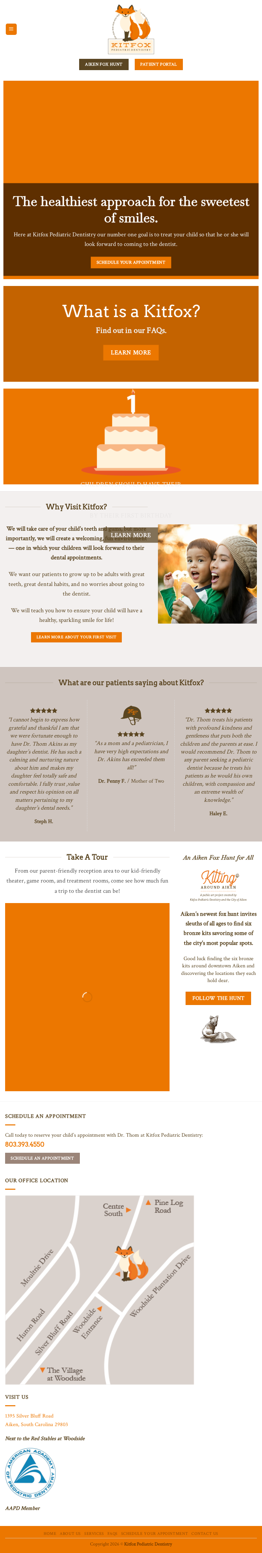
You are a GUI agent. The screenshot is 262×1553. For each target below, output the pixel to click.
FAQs (112, 1533)
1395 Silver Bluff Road (29, 1416)
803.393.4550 (24, 1144)
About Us (70, 1533)
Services (94, 1533)
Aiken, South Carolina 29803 (36, 1424)
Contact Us (204, 1533)
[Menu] (11, 29)
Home (50, 1533)
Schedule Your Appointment (154, 1533)
